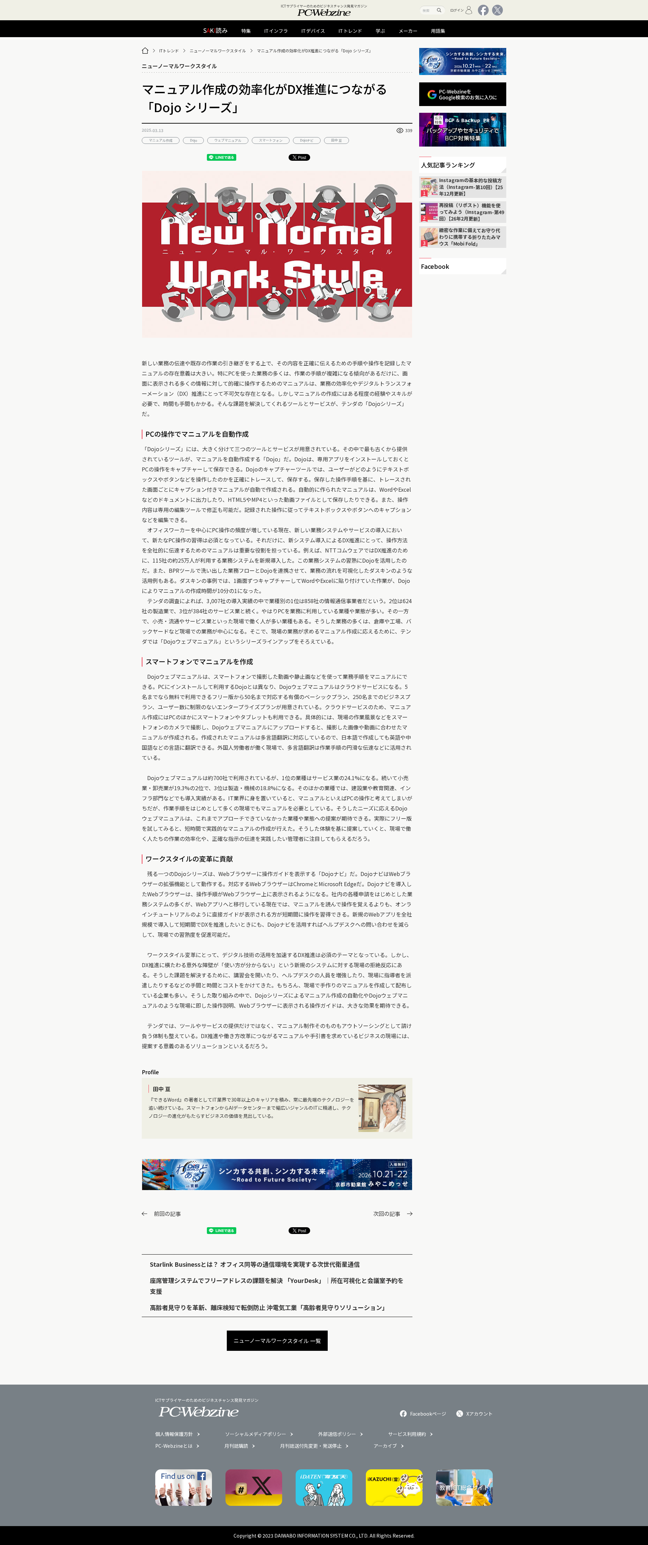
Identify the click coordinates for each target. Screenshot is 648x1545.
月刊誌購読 (236, 1445)
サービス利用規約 (407, 1434)
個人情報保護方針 (174, 1434)
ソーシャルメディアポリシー (255, 1434)
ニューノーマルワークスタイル (218, 50)
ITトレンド (169, 50)
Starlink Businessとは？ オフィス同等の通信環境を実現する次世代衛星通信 (255, 1264)
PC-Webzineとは (173, 1445)
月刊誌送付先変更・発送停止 (311, 1445)
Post (302, 157)
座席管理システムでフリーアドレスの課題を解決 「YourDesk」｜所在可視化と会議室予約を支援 (277, 1285)
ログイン (457, 9)
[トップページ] (145, 51)
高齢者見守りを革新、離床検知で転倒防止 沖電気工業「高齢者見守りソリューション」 (269, 1307)
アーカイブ (385, 1445)
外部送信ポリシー (337, 1434)
